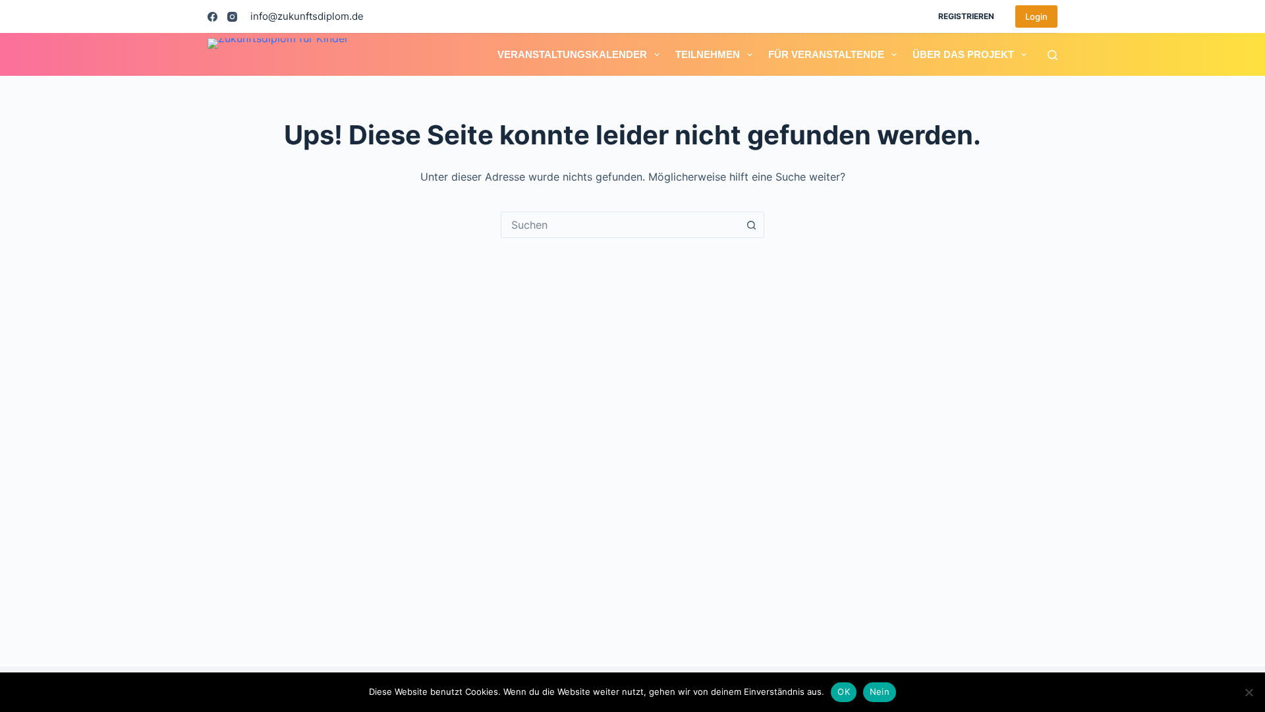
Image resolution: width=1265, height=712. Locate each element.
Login (1036, 16)
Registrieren (966, 16)
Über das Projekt (963, 54)
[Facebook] (212, 17)
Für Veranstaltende (826, 54)
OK (843, 691)
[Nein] (1248, 692)
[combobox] (620, 225)
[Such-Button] (751, 224)
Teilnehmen (707, 54)
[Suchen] (1052, 55)
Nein (879, 691)
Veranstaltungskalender (572, 54)
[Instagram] (232, 17)
